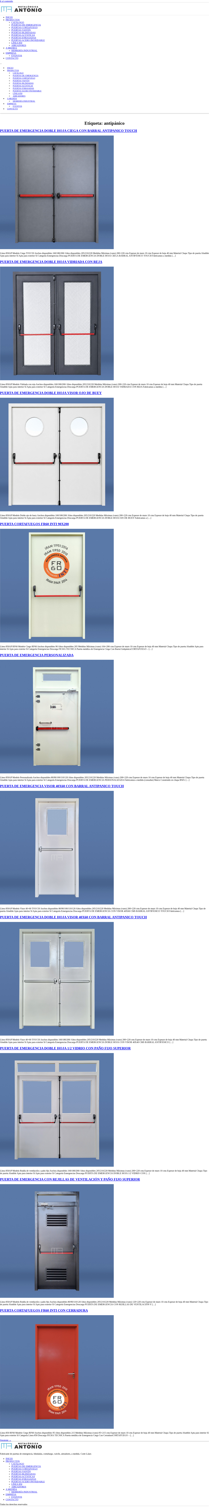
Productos (13, 20)
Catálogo (17, 22)
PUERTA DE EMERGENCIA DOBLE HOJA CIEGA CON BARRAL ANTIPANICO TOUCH (68, 131)
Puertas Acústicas (23, 35)
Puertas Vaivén (21, 30)
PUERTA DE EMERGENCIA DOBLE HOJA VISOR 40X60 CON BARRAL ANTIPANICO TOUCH (73, 917)
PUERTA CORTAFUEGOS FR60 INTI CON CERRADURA (44, 1310)
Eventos (16, 55)
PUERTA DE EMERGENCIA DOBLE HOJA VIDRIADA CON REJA (51, 262)
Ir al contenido (6, 1)
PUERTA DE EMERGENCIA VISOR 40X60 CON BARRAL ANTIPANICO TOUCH (62, 786)
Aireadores (18, 45)
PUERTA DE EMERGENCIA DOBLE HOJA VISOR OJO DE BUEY (51, 393)
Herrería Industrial (24, 50)
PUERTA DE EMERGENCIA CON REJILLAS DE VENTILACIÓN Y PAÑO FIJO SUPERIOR (70, 1179)
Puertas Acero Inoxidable (28, 40)
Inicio (9, 17)
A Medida (11, 48)
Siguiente (5, 1440)
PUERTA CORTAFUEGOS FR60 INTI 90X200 (34, 524)
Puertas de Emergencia (26, 25)
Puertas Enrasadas (23, 38)
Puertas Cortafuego (24, 27)
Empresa (11, 53)
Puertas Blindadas (23, 32)
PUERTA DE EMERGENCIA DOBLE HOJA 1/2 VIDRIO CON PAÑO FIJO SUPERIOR (65, 1048)
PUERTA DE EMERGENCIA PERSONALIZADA (37, 655)
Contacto (12, 58)
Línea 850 (16, 43)
